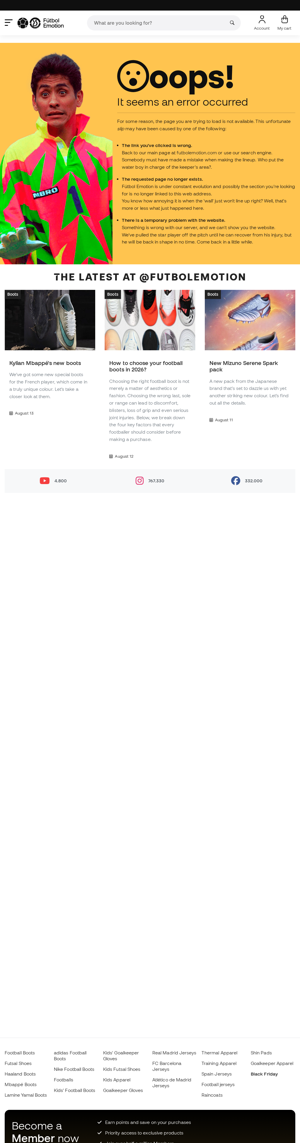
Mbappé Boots (21, 1084)
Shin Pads (261, 1052)
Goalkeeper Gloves (123, 1090)
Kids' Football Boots (75, 1090)
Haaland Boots (20, 1073)
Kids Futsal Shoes (121, 1069)
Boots (12, 294)
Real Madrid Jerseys (174, 1052)
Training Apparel (219, 1063)
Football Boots (20, 1052)
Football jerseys (218, 1084)
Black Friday (264, 1073)
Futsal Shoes (18, 1063)
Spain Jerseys (217, 1073)
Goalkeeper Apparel (272, 1063)
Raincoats (212, 1095)
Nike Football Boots (74, 1069)
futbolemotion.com (197, 152)
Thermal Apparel (219, 1052)
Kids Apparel (116, 1079)
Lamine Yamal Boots (26, 1095)
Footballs (63, 1079)
